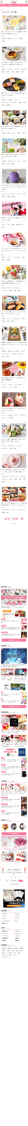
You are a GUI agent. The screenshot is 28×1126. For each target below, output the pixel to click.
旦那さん (4, 196)
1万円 (13, 950)
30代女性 (9, 351)
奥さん (24, 161)
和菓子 (19, 133)
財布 (19, 952)
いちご (3, 415)
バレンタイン (4, 290)
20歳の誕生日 (5, 938)
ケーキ (16, 918)
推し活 (3, 41)
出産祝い (17, 938)
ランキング (17, 5)
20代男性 (9, 948)
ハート (17, 476)
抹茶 (15, 290)
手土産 (13, 71)
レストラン (17, 916)
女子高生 (21, 38)
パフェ (3, 417)
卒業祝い (4, 940)
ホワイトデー (13, 102)
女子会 (8, 71)
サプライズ (4, 913)
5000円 (8, 950)
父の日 (22, 71)
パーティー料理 (18, 384)
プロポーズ (17, 931)
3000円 (3, 69)
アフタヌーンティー (12, 161)
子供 (24, 193)
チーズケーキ (23, 69)
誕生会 (13, 163)
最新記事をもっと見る (14, 640)
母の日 (17, 71)
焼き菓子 (8, 105)
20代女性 (9, 38)
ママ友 (23, 318)
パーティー (4, 916)
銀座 (8, 356)
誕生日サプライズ (19, 224)
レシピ (10, 387)
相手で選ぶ (3, 5)
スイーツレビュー (5, 102)
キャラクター (4, 193)
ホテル (3, 918)
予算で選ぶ (10, 5)
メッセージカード (6, 920)
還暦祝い (17, 940)
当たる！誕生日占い (14, 870)
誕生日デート (5, 923)
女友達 (3, 71)
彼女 (24, 479)
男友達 (9, 196)
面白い (3, 227)
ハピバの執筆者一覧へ (14, 833)
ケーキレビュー (10, 69)
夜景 (10, 955)
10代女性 (4, 38)
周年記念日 (4, 931)
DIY (16, 920)
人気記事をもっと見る (14, 706)
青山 (8, 512)
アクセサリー (4, 955)
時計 (15, 952)
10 (22, 518)
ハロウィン (17, 935)
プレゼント (17, 913)
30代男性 (21, 948)
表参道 (3, 512)
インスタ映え (9, 99)
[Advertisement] (14, 538)
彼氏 (17, 950)
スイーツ (15, 38)
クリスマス (4, 935)
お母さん (4, 257)
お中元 (8, 133)
